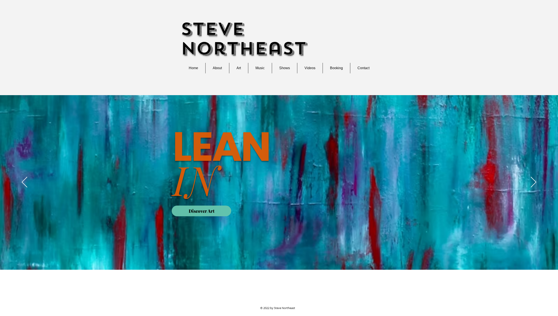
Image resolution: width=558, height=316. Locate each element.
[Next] (533, 182)
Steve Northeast (243, 39)
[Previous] (24, 182)
